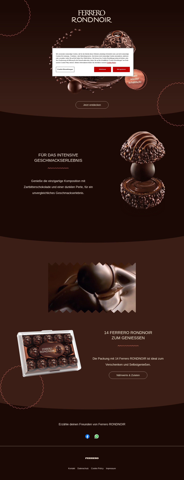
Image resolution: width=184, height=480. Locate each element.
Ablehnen (102, 69)
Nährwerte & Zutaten (128, 375)
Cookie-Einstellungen (65, 69)
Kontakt (71, 468)
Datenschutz (83, 468)
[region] (93, 62)
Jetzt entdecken (92, 105)
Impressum (111, 468)
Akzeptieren (121, 69)
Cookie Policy (97, 468)
